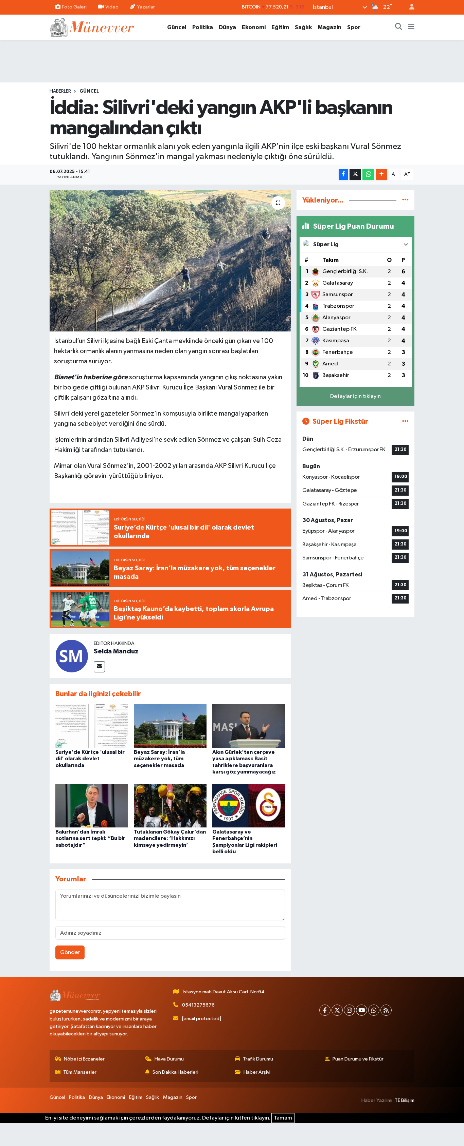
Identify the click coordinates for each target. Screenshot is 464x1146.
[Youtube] (361, 1010)
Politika (202, 27)
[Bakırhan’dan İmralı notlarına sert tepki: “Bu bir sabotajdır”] (91, 805)
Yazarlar (146, 6)
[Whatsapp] (373, 1010)
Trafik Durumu (258, 1059)
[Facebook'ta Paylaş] (343, 174)
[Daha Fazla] (381, 174)
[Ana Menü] (411, 27)
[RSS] (386, 1010)
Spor (353, 27)
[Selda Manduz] (71, 656)
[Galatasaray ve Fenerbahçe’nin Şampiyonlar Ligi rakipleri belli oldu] (248, 805)
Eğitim (280, 27)
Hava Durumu (169, 1059)
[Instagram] (349, 1010)
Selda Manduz (116, 651)
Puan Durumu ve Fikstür (358, 1059)
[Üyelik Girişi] (409, 7)
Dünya (227, 27)
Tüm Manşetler (79, 1072)
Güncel (176, 27)
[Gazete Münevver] (92, 27)
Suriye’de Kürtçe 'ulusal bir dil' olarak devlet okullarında (90, 758)
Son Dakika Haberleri (175, 1072)
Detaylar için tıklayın (355, 396)
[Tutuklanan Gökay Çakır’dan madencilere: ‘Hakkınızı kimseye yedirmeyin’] (170, 805)
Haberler (60, 91)
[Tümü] (405, 200)
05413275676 (198, 1005)
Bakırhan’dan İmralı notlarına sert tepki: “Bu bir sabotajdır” (90, 838)
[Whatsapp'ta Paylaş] (368, 174)
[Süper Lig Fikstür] (405, 421)
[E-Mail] (99, 666)
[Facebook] (325, 1010)
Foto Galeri (74, 6)
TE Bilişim (404, 1100)
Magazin (329, 27)
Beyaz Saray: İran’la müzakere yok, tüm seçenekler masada (159, 758)
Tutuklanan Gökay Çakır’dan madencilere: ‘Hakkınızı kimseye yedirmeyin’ (170, 838)
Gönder (70, 952)
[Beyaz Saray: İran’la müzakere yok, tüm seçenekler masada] (170, 726)
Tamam (283, 1118)
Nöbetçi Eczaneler (84, 1059)
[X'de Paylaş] (355, 174)
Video (112, 6)
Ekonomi (254, 27)
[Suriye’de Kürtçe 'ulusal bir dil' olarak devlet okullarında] (91, 726)
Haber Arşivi (257, 1072)
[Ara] (398, 27)
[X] (337, 1010)
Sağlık (303, 27)
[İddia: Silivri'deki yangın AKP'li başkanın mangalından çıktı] (170, 260)
